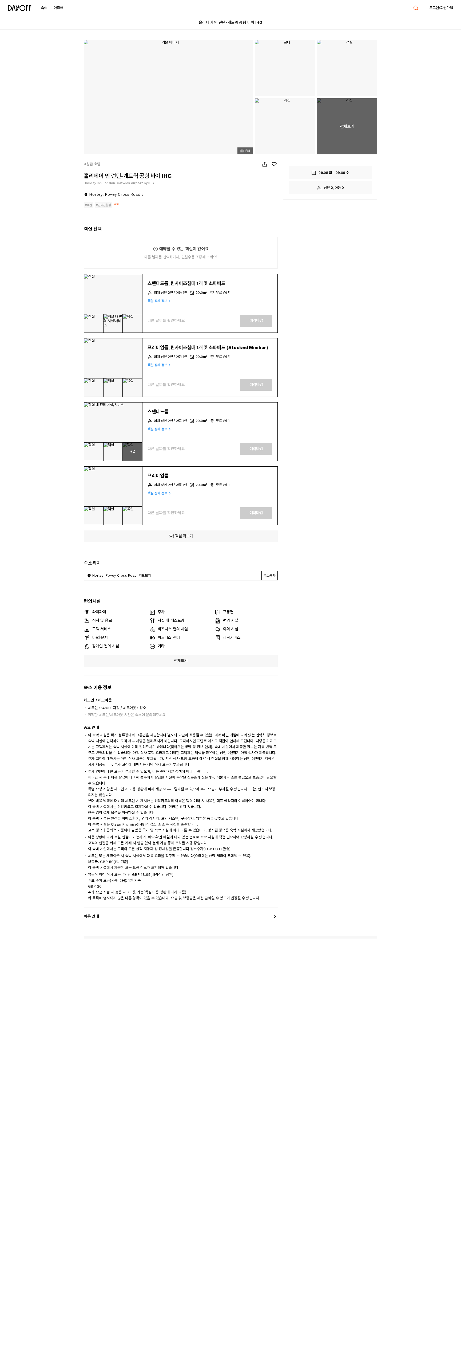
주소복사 (270, 575)
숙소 (44, 8)
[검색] (416, 8)
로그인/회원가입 (441, 8)
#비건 (88, 205)
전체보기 (181, 660)
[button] (113, 294)
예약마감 (256, 320)
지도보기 (145, 575)
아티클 (58, 8)
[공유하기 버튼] (264, 164)
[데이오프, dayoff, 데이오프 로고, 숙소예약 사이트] (19, 8)
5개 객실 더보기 (181, 536)
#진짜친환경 (103, 205)
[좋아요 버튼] (274, 164)
